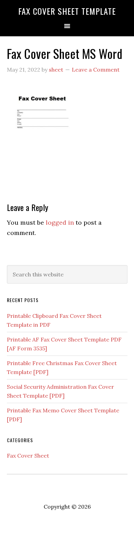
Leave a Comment (96, 69)
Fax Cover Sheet (28, 455)
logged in (60, 222)
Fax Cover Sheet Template (67, 11)
